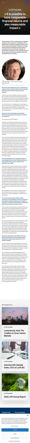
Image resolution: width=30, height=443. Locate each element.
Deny (15, 434)
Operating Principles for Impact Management (12, 101)
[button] (28, 415)
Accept (15, 430)
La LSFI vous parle (15, 10)
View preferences (15, 438)
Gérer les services (14, 426)
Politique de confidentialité (14, 441)
